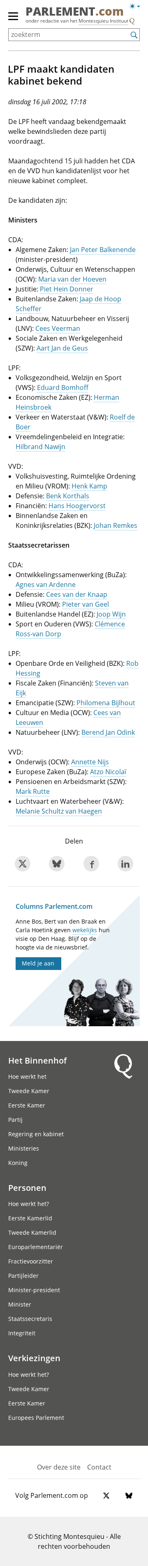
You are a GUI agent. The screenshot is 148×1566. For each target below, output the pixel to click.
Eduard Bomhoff (62, 387)
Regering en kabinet (36, 1134)
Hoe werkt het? (28, 1204)
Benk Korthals (67, 495)
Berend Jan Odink (108, 732)
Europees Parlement (36, 1418)
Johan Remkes (115, 525)
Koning (18, 1163)
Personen (27, 1187)
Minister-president (34, 1290)
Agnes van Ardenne (46, 584)
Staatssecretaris (30, 1319)
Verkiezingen (34, 1358)
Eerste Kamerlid (30, 1218)
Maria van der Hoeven (72, 279)
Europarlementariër (35, 1247)
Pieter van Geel (85, 604)
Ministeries (23, 1148)
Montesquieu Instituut (103, 20)
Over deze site (59, 1467)
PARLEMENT (74, 12)
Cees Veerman (57, 328)
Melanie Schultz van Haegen (59, 811)
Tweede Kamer (28, 1091)
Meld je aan (38, 963)
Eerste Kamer (26, 1105)
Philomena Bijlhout (105, 702)
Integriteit (21, 1333)
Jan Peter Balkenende (103, 249)
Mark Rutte (33, 791)
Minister (19, 1304)
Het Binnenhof (37, 1060)
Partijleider (23, 1275)
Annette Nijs (90, 761)
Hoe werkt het (27, 1076)
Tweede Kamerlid (32, 1232)
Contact (99, 1467)
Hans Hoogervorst (77, 505)
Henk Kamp (89, 486)
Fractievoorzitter (30, 1261)
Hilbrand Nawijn (40, 446)
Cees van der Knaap (76, 594)
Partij (15, 1119)
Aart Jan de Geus (62, 348)
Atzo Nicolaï (108, 771)
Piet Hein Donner (66, 288)
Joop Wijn (111, 614)
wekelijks (84, 930)
